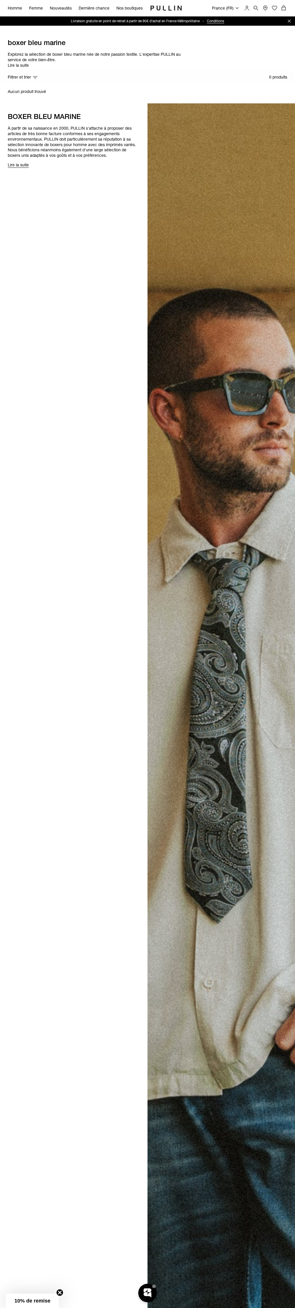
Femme (36, 8)
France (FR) (223, 8)
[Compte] (246, 8)
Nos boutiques (129, 8)
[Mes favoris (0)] (274, 8)
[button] (32, 1301)
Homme (15, 8)
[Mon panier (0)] (283, 8)
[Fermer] (289, 21)
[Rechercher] (256, 8)
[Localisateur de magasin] (265, 8)
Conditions (197, 21)
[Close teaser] (59, 1292)
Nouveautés (61, 8)
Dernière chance (94, 8)
